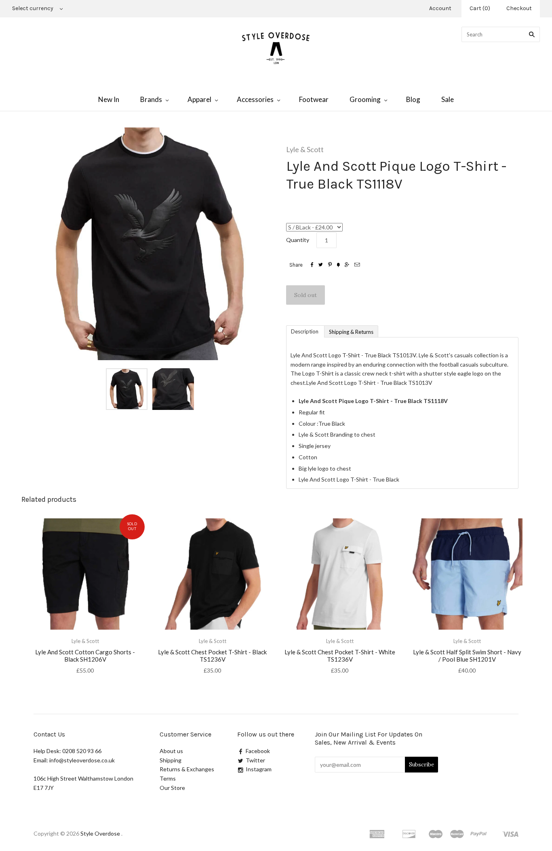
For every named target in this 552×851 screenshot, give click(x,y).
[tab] (305, 331)
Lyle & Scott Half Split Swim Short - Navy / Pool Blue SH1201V (467, 655)
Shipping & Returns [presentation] (351, 332)
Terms (168, 778)
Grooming (365, 99)
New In (108, 99)
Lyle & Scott (305, 149)
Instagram (259, 769)
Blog (413, 99)
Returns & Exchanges (187, 769)
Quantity (297, 239)
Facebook (258, 750)
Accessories (255, 99)
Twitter (255, 760)
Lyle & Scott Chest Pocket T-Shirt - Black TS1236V (212, 655)
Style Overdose (100, 833)
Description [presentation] (305, 331)
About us (171, 750)
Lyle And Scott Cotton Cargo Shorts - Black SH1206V (85, 655)
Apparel (199, 99)
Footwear (314, 99)
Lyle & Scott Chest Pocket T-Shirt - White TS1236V (339, 655)
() (480, 8)
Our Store (172, 787)
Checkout (519, 8)
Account (440, 8)
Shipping (170, 760)
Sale (447, 99)
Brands (151, 99)
